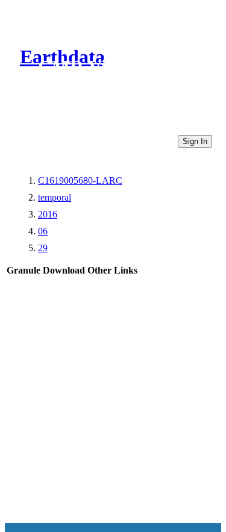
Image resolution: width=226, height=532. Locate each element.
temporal (54, 197)
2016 (47, 214)
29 (43, 248)
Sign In (195, 141)
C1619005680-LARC (80, 180)
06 (43, 231)
